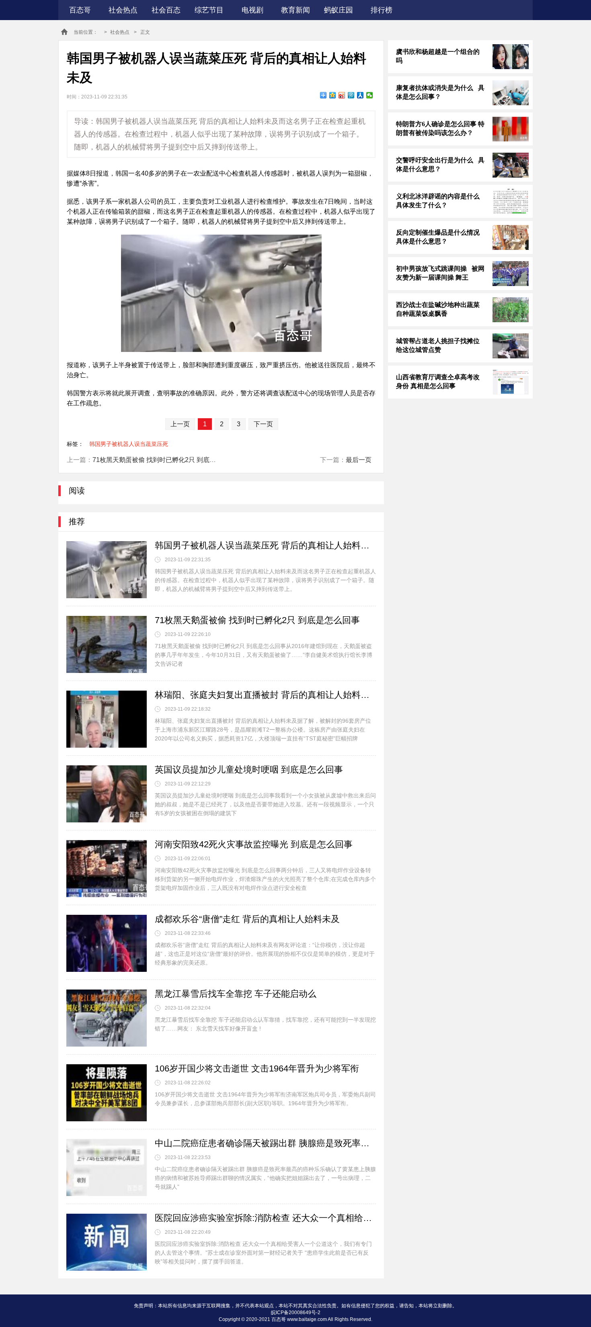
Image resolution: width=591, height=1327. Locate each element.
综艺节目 (209, 10)
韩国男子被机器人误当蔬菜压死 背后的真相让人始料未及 (265, 545)
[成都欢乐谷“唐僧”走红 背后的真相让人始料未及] (106, 943)
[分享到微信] (369, 95)
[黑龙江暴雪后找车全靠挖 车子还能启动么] (106, 1018)
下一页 (263, 424)
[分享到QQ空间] (332, 95)
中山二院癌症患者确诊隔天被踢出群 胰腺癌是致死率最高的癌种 (265, 1143)
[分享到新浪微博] (342, 95)
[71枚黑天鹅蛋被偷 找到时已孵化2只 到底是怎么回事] (106, 644)
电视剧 (252, 10)
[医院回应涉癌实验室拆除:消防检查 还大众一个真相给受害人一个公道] (106, 1242)
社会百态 (166, 10)
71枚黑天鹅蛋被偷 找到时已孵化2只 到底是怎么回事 (167, 459)
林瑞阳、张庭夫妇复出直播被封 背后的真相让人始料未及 (265, 695)
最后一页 (358, 459)
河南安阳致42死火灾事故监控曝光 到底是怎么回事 (254, 844)
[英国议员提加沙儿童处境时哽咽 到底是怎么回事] (106, 793)
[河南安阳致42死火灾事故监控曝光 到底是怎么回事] (106, 868)
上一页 (180, 424)
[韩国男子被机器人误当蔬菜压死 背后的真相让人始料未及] (106, 569)
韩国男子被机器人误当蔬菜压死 (128, 444)
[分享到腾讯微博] (351, 95)
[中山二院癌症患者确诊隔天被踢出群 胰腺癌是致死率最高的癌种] (106, 1167)
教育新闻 (295, 10)
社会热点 (123, 10)
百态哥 (80, 10)
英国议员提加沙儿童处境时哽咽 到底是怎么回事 (249, 770)
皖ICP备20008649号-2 (295, 1312)
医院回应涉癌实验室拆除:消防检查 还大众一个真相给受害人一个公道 (265, 1218)
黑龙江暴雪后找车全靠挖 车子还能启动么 (235, 994)
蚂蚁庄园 (338, 10)
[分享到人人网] (360, 95)
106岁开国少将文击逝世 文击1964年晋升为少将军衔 (257, 1068)
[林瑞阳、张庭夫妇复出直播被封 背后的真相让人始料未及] (106, 719)
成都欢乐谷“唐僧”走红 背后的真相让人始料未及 (247, 919)
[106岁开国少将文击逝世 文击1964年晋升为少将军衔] (106, 1092)
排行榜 (381, 10)
